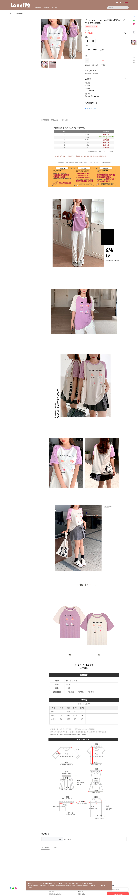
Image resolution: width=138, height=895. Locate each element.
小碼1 (88, 50)
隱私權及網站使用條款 (55, 894)
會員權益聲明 (81, 894)
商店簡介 (51, 891)
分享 (88, 108)
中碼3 (95, 50)
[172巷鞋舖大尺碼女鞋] (20, 5)
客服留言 (80, 891)
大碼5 (102, 50)
